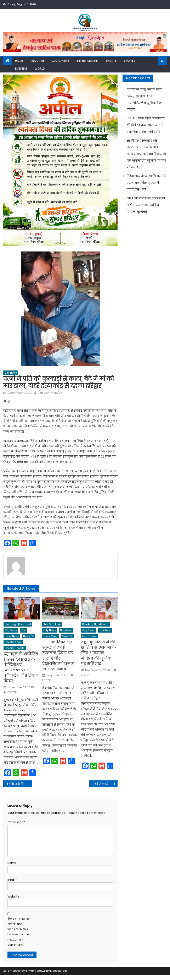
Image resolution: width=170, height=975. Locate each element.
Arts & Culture (52, 624)
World (40, 68)
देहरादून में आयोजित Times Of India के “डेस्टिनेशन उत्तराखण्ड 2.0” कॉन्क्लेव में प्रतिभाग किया (21, 667)
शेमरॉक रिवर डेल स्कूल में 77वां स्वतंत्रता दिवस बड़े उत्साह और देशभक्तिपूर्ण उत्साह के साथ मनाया (58, 655)
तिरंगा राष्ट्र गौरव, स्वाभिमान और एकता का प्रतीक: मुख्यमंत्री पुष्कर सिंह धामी (146, 182)
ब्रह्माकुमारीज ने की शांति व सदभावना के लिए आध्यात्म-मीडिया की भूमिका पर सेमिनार (98, 652)
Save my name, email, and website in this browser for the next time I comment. (18, 931)
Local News (60, 61)
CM (23, 630)
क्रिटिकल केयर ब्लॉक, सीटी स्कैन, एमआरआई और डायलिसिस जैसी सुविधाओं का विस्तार (145, 99)
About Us (37, 61)
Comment (16, 822)
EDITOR (12, 692)
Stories (129, 61)
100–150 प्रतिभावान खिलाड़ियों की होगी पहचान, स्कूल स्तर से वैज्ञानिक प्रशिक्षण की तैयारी (146, 125)
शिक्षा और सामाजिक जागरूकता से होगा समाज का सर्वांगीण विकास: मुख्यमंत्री (146, 205)
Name (12, 863)
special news (13, 642)
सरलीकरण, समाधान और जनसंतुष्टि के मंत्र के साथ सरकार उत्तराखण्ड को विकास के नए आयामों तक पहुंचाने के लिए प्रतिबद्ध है (146, 154)
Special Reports (14, 648)
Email (12, 880)
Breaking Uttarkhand (18, 624)
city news (11, 372)
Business (21, 68)
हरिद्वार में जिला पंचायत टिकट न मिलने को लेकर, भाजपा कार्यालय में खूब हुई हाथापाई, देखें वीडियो (20, 784)
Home (19, 61)
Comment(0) (53, 393)
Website (13, 896)
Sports (111, 61)
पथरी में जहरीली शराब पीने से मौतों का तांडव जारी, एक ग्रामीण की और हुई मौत (105, 784)
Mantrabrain (58, 971)
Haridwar (66, 630)
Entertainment (87, 61)
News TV (28, 636)
